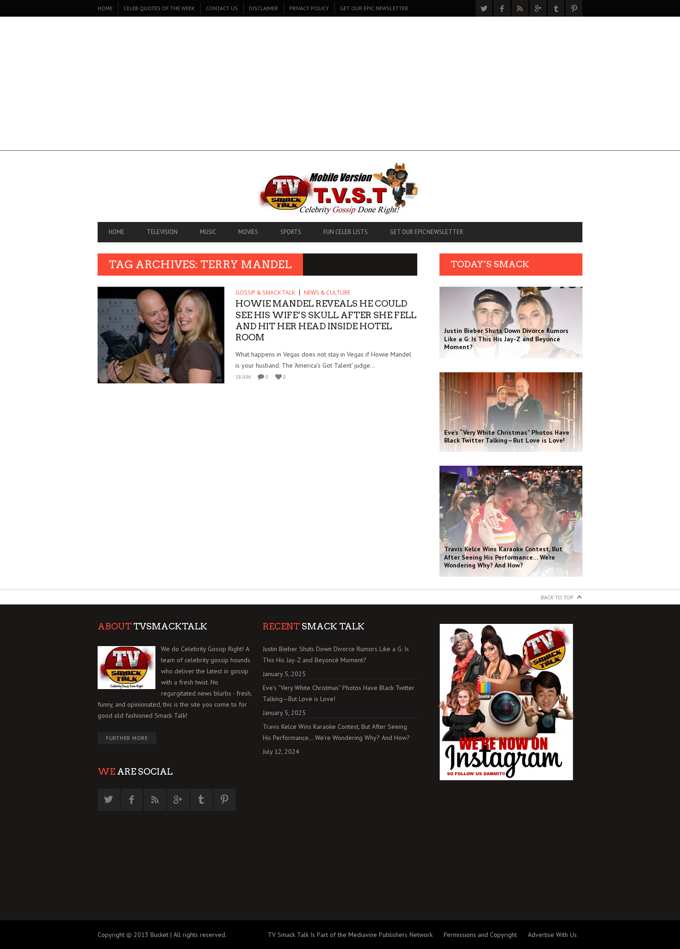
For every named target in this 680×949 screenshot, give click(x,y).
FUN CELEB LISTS (345, 232)
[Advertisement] (340, 86)
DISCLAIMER (263, 8)
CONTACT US (222, 8)
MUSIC (208, 232)
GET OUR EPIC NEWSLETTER (374, 8)
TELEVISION (162, 232)
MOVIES (248, 232)
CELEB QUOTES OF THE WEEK (159, 8)
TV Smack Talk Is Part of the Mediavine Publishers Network (350, 935)
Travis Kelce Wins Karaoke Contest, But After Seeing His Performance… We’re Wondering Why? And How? (336, 732)
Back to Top (557, 597)
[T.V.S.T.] (340, 189)
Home (105, 8)
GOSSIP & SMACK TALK (265, 292)
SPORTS (290, 232)
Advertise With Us (552, 935)
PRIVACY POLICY (309, 8)
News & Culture (327, 292)
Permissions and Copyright (480, 935)
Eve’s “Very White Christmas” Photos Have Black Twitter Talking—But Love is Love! (338, 693)
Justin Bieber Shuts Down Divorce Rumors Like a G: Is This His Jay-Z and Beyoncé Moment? (336, 654)
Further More (127, 737)
